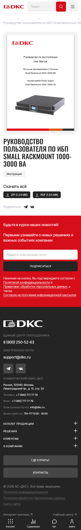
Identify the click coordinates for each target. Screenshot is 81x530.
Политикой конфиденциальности (26, 282)
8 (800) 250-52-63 (18, 342)
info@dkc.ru (37, 407)
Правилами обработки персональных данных (35, 286)
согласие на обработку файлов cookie (39, 507)
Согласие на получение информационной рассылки (39, 295)
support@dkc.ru (17, 357)
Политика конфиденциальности (25, 492)
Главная (9, 19)
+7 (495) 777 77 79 (27, 394)
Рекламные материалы (59, 19)
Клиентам (29, 19)
